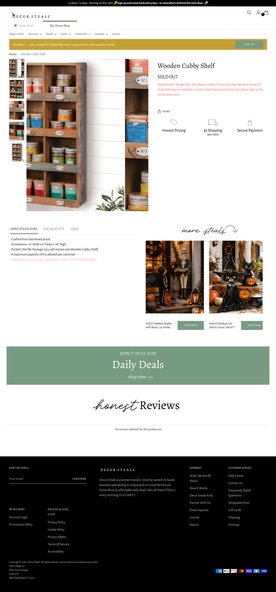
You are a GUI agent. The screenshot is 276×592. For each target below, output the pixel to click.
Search (194, 525)
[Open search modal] (249, 12)
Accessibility (56, 551)
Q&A (74, 229)
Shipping (234, 517)
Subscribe (79, 479)
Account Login (18, 517)
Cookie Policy (56, 529)
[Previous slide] (151, 278)
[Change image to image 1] (16, 68)
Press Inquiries (199, 510)
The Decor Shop (60, 25)
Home (13, 54)
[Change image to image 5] (16, 152)
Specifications (24, 229)
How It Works (198, 488)
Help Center (236, 476)
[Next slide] (257, 278)
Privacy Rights (57, 537)
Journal (194, 517)
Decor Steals (34, 562)
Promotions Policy (21, 524)
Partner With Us (200, 503)
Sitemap (233, 525)
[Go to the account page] (257, 12)
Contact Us (235, 483)
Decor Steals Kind (201, 495)
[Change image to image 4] (16, 131)
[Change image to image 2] (16, 89)
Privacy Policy (56, 522)
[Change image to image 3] (16, 110)
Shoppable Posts (239, 503)
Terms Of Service (58, 544)
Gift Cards (234, 510)
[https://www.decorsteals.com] (138, 365)
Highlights (54, 229)
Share (166, 111)
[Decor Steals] (31, 15)
